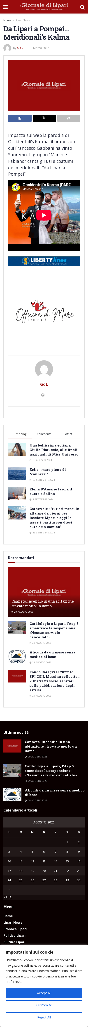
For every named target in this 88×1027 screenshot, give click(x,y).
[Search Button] (82, 7)
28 (55, 880)
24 (9, 880)
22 (67, 871)
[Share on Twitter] (44, 118)
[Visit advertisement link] (44, 313)
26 (32, 880)
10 (9, 861)
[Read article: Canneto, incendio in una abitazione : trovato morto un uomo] (44, 592)
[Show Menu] (5, 7)
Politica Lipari (14, 935)
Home (7, 20)
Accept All (44, 993)
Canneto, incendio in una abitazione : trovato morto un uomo (43, 603)
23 (78, 871)
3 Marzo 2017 (40, 48)
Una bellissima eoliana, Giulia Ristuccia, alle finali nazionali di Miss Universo (54, 449)
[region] (44, 986)
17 (9, 871)
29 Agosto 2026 (23, 611)
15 (67, 861)
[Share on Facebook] (20, 118)
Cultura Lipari (14, 942)
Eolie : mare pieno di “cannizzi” (48, 471)
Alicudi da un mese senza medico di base (52, 654)
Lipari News (22, 20)
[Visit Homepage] (44, 6)
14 (55, 861)
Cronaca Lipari (15, 929)
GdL (20, 48)
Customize (44, 1005)
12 (32, 861)
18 (20, 871)
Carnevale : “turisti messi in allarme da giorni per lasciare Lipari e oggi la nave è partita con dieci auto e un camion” (54, 517)
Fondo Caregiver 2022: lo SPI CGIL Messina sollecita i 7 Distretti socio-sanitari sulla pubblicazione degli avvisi (55, 681)
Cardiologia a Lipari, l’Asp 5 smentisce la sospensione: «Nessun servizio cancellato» (54, 630)
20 (44, 871)
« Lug (7, 897)
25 (20, 880)
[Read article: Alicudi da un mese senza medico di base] (17, 656)
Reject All (44, 1017)
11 (20, 861)
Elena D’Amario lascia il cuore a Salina (51, 491)
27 (44, 880)
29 (67, 880)
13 (44, 861)
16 (78, 861)
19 (32, 871)
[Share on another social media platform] (68, 118)
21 (55, 871)
